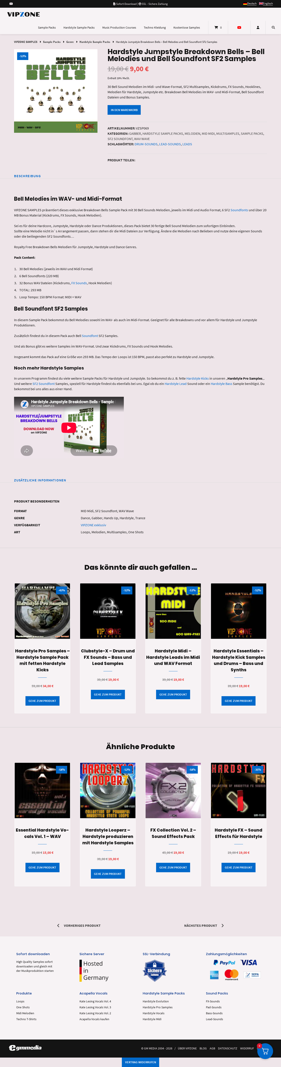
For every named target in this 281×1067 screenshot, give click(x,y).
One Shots (23, 1007)
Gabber (135, 133)
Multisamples (227, 133)
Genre (70, 42)
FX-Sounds (213, 1001)
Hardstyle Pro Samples (158, 1007)
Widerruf (247, 1048)
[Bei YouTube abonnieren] (11, 4)
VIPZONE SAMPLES (25, 42)
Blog (203, 1048)
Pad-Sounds (214, 1007)
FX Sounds (79, 283)
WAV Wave (142, 139)
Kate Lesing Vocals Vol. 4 (95, 1001)
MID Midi (208, 133)
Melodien (192, 133)
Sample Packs (47, 27)
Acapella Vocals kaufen (94, 1019)
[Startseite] (23, 14)
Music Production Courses (119, 27)
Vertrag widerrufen (140, 1062)
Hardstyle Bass (221, 383)
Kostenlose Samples (186, 27)
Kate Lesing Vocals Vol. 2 (95, 1013)
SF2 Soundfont (120, 139)
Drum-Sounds (146, 144)
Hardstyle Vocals (153, 1013)
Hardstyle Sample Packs (79, 27)
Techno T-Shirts (26, 1019)
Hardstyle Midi (152, 1019)
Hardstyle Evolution (156, 1001)
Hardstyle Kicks (197, 378)
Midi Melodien (25, 1013)
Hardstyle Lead (176, 383)
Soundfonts (239, 210)
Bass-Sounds (214, 1013)
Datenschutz (227, 1048)
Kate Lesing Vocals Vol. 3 (95, 1007)
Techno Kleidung (155, 27)
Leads (187, 144)
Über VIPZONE (187, 1048)
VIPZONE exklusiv (93, 525)
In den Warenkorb (124, 110)
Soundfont (90, 335)
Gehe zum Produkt (42, 701)
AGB (212, 1048)
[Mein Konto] (257, 27)
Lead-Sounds (170, 144)
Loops (20, 1001)
